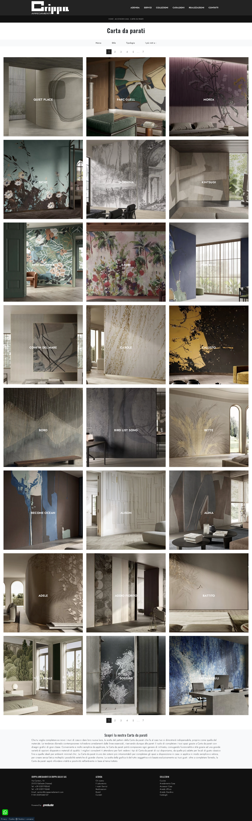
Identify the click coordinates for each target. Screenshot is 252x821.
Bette (208, 430)
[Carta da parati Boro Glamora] (43, 427)
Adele (43, 595)
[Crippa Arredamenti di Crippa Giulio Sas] (50, 7)
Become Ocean (43, 513)
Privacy (4, 819)
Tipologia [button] (130, 42)
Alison (126, 513)
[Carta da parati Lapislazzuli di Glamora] (209, 675)
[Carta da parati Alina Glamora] (209, 510)
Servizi (148, 7)
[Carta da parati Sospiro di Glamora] (126, 675)
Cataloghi (178, 7)
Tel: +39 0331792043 (41, 786)
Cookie (12, 819)
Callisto (209, 347)
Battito (209, 595)
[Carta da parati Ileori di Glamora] (126, 262)
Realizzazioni (196, 7)
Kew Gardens (43, 265)
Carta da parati (137, 19)
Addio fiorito (126, 595)
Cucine (163, 780)
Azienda (135, 7)
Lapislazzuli (209, 678)
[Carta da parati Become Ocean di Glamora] (43, 510)
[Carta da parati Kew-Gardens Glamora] (43, 262)
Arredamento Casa (167, 783)
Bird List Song (126, 430)
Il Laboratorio (101, 783)
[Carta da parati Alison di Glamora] (126, 510)
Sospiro (126, 678)
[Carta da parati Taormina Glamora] (126, 179)
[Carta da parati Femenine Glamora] (209, 262)
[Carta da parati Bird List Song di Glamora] (126, 427)
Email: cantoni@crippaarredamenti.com (47, 792)
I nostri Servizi (101, 786)
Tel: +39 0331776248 (41, 789)
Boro (43, 430)
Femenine (208, 265)
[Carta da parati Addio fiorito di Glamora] (126, 592)
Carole (126, 347)
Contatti (213, 7)
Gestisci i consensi (26, 819)
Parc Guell (126, 99)
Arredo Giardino (166, 792)
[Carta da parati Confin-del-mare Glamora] (43, 344)
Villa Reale (43, 678)
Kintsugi (209, 182)
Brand (98, 792)
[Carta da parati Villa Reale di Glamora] (43, 675)
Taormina (126, 182)
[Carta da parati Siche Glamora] (43, 179)
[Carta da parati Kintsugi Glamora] (209, 179)
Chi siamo (100, 780)
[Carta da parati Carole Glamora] (126, 344)
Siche (43, 182)
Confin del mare (43, 347)
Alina (208, 513)
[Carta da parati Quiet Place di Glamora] (43, 96)
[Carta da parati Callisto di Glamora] (209, 344)
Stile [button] (114, 42)
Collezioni (162, 7)
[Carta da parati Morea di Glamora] (209, 96)
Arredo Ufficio (166, 789)
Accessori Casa (122, 19)
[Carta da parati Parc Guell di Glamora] (126, 96)
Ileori (126, 265)
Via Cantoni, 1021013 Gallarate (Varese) (42, 782)
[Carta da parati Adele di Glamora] (43, 592)
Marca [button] (98, 42)
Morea (208, 99)
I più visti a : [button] (150, 42)
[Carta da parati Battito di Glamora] (209, 592)
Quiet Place (43, 99)
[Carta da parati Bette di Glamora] (209, 427)
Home (110, 19)
